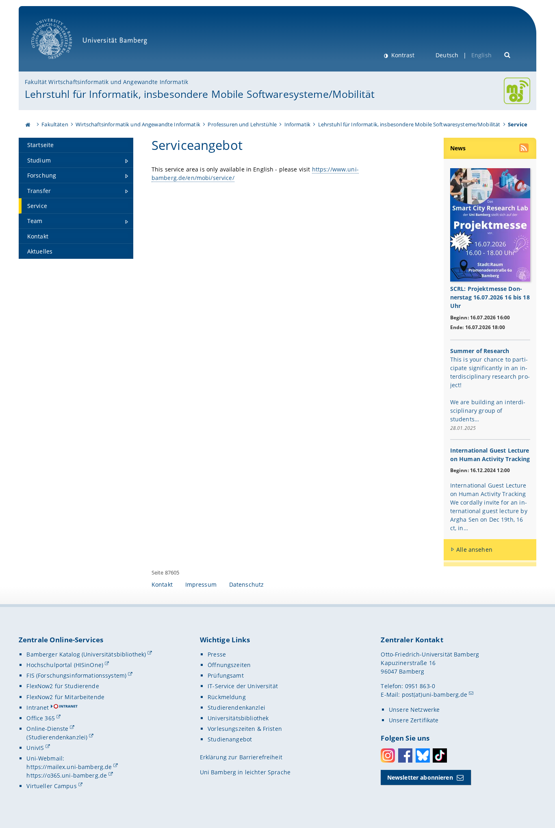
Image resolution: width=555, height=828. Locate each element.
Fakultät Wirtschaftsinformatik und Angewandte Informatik (106, 82)
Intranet (37, 707)
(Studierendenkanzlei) (56, 737)
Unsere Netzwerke (414, 709)
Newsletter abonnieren (420, 777)
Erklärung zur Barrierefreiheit (241, 757)
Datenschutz (246, 584)
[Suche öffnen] (508, 54)
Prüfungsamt (226, 675)
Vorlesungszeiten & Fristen (245, 729)
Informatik (297, 124)
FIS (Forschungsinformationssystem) (76, 675)
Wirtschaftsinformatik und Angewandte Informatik (138, 124)
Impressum (201, 584)
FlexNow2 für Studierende (62, 686)
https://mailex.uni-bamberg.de (69, 767)
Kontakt (162, 584)
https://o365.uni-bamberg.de (66, 775)
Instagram (388, 755)
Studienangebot (230, 739)
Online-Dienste (47, 729)
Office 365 (40, 718)
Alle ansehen (474, 549)
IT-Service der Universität (243, 686)
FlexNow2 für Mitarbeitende (65, 697)
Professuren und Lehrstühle (242, 124)
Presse (217, 654)
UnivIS (35, 748)
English (481, 55)
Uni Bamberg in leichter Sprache (245, 772)
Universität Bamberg (60, 63)
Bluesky (423, 755)
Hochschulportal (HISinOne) (64, 665)
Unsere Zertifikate (414, 720)
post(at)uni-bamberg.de (435, 694)
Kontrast (402, 55)
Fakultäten (54, 124)
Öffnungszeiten (229, 665)
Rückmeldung (227, 697)
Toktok (440, 755)
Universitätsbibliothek (238, 718)
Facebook (405, 755)
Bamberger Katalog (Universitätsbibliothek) (86, 654)
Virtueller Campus (51, 786)
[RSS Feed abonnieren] (524, 149)
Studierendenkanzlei (236, 707)
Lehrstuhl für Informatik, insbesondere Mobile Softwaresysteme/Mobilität (200, 94)
